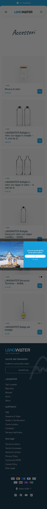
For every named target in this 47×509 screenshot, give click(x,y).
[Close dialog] (45, 242)
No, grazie (35, 259)
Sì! (35, 256)
